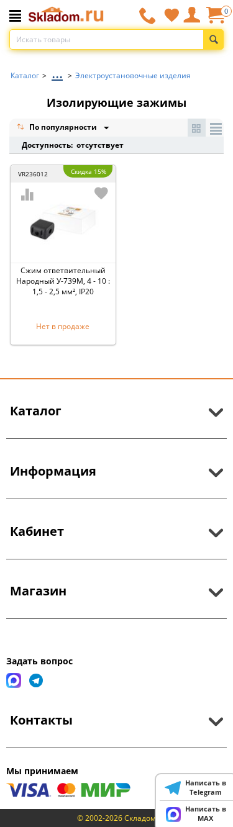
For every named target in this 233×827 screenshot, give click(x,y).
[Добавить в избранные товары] (101, 193)
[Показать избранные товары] (171, 15)
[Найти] (213, 39)
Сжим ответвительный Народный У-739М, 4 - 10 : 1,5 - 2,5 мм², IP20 (63, 281)
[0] (215, 19)
